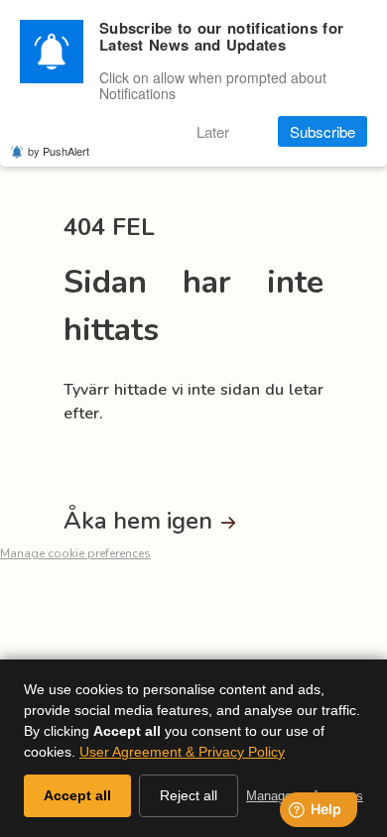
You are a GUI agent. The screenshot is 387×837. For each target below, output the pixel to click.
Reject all (188, 795)
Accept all (77, 795)
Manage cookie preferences (75, 553)
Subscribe (322, 131)
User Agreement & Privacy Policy (182, 752)
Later (212, 131)
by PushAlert (58, 151)
